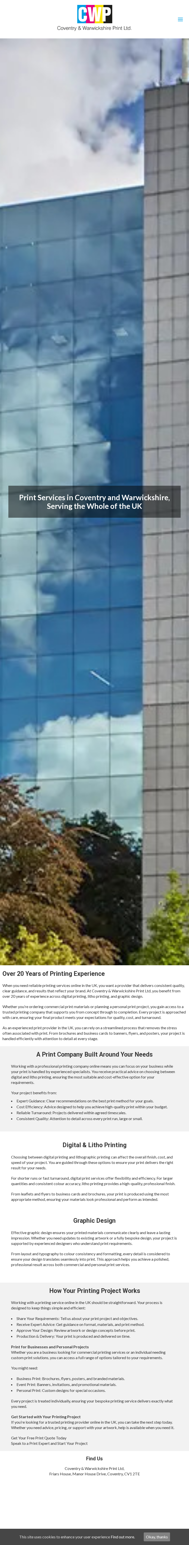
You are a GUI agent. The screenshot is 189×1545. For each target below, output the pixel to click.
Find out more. (123, 1536)
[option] (94, 502)
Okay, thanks (157, 1536)
